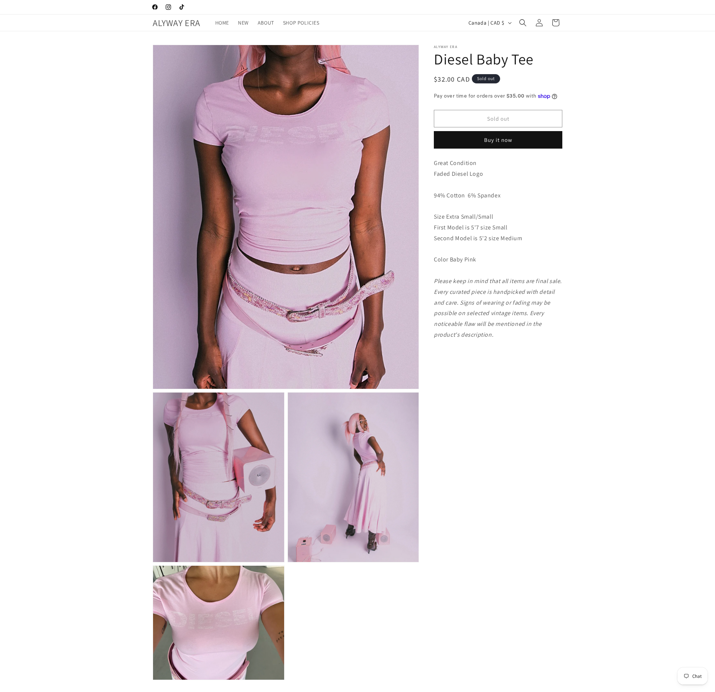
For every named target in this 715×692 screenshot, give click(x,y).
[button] (523, 23)
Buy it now (498, 139)
